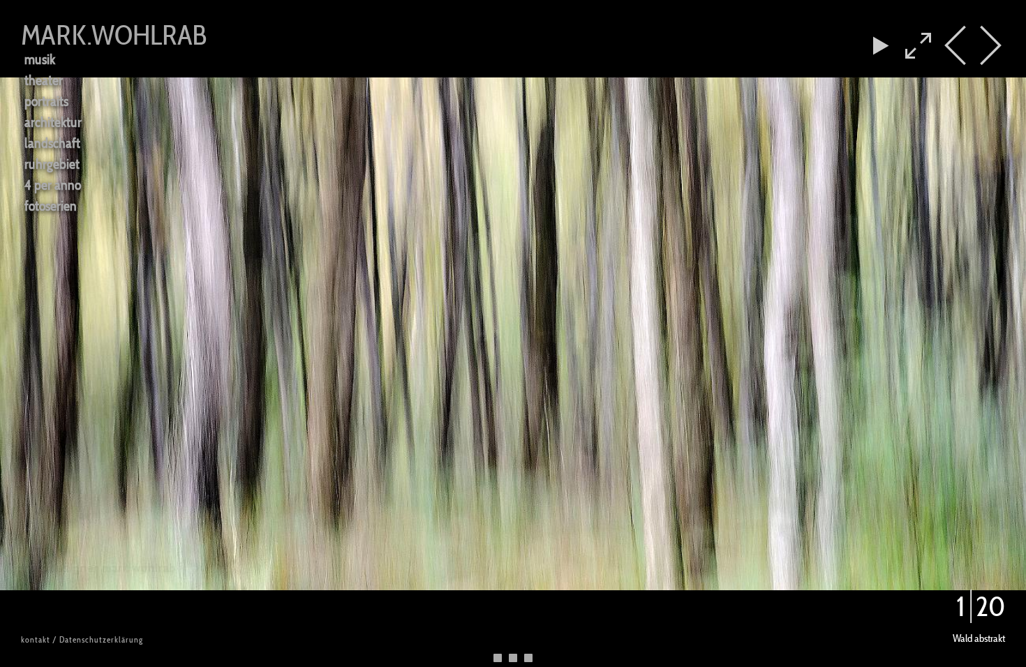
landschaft (52, 142)
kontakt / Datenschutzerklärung (82, 639)
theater (43, 80)
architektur (53, 121)
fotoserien (50, 205)
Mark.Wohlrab (114, 35)
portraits (46, 101)
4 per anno (52, 184)
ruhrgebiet (52, 163)
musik (39, 59)
